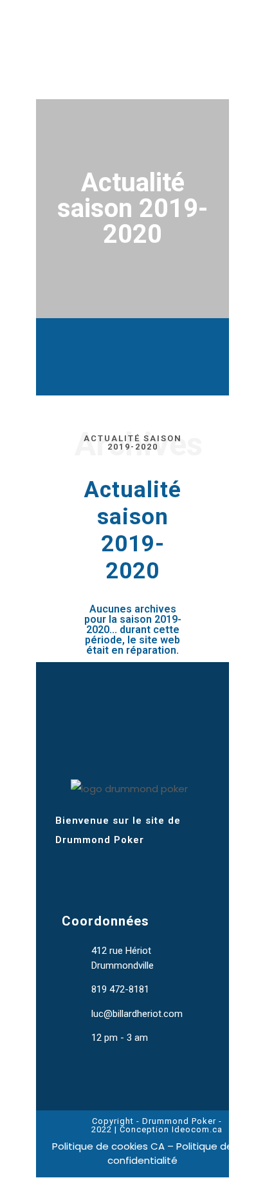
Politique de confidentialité (170, 1153)
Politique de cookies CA (108, 1146)
